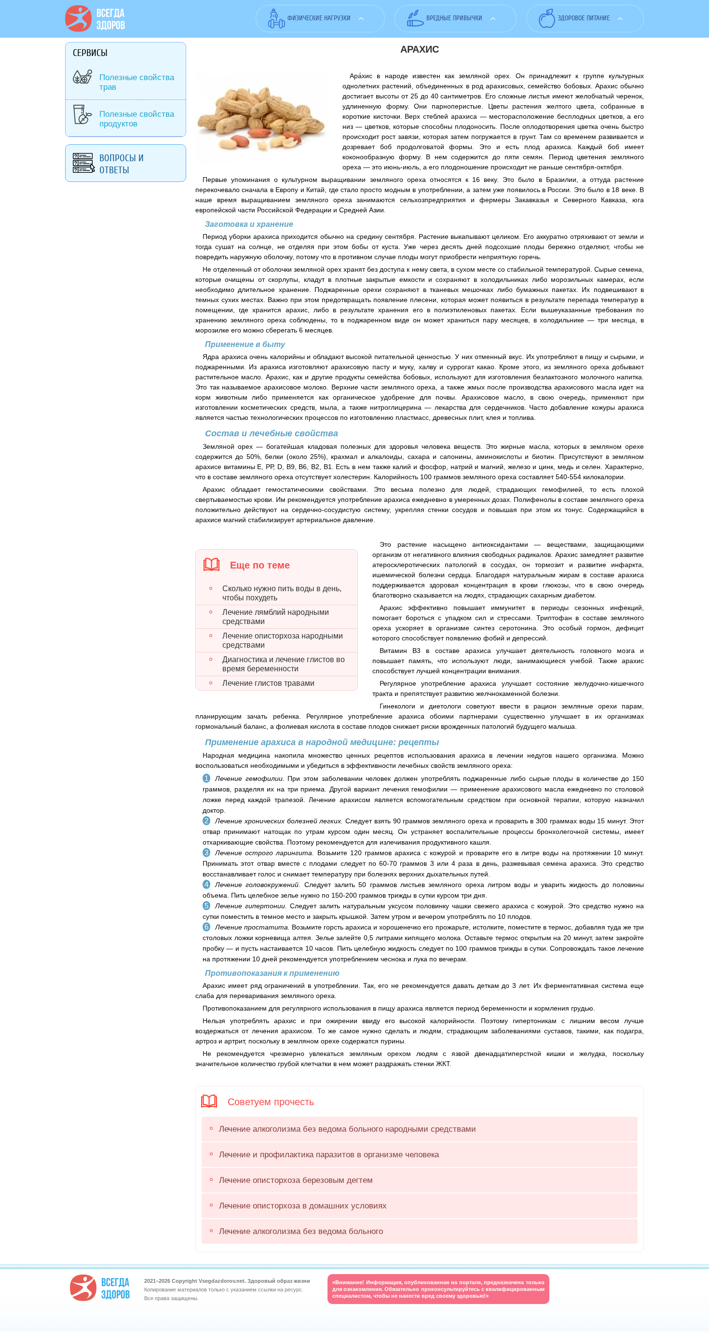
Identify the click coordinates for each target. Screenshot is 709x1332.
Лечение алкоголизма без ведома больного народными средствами (347, 1129)
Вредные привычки (454, 18)
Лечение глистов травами (268, 683)
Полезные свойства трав (136, 82)
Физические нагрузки (319, 18)
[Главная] (95, 29)
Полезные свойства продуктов (136, 119)
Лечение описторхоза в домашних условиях (303, 1205)
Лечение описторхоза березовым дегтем (296, 1180)
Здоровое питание (584, 18)
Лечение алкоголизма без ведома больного (301, 1231)
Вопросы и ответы (121, 164)
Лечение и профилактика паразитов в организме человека (329, 1154)
